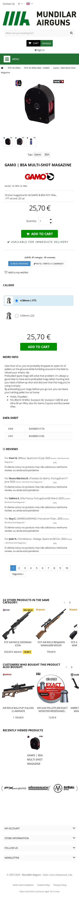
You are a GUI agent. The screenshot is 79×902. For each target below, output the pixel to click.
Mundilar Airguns (31, 874)
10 (66, 568)
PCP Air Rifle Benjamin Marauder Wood (51, 644)
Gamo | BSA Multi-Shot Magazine (35, 759)
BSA (47, 154)
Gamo (37, 154)
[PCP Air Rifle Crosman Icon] (18, 624)
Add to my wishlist (18, 272)
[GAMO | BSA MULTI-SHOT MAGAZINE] (8, 142)
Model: (8, 186)
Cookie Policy (43, 885)
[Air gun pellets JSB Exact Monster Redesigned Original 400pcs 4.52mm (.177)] (52, 689)
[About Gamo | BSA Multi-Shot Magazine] (35, 743)
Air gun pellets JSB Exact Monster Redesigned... (52, 709)
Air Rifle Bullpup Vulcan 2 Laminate (18, 709)
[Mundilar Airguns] (39, 18)
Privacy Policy (60, 885)
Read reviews (20, 263)
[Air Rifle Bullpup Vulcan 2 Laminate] (18, 689)
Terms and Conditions (23, 885)
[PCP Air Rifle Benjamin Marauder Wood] (51, 624)
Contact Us (9, 3)
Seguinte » (18, 574)
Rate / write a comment (50, 263)
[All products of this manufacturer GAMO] (39, 177)
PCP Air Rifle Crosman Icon (17, 644)
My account (12, 828)
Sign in (40, 50)
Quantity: (31, 221)
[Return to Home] (2, 68)
